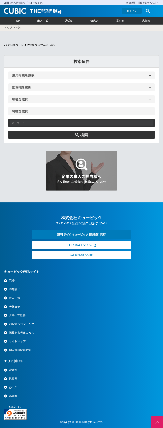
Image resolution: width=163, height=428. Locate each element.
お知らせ (14, 289)
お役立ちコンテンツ (21, 324)
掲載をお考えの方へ (148, 2)
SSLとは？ (15, 407)
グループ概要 (17, 315)
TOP (17, 21)
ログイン (132, 10)
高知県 (146, 21)
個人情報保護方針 (20, 350)
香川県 (120, 21)
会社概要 (131, 2)
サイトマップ (17, 341)
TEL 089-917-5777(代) (81, 245)
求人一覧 (42, 21)
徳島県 (94, 21)
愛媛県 (68, 21)
